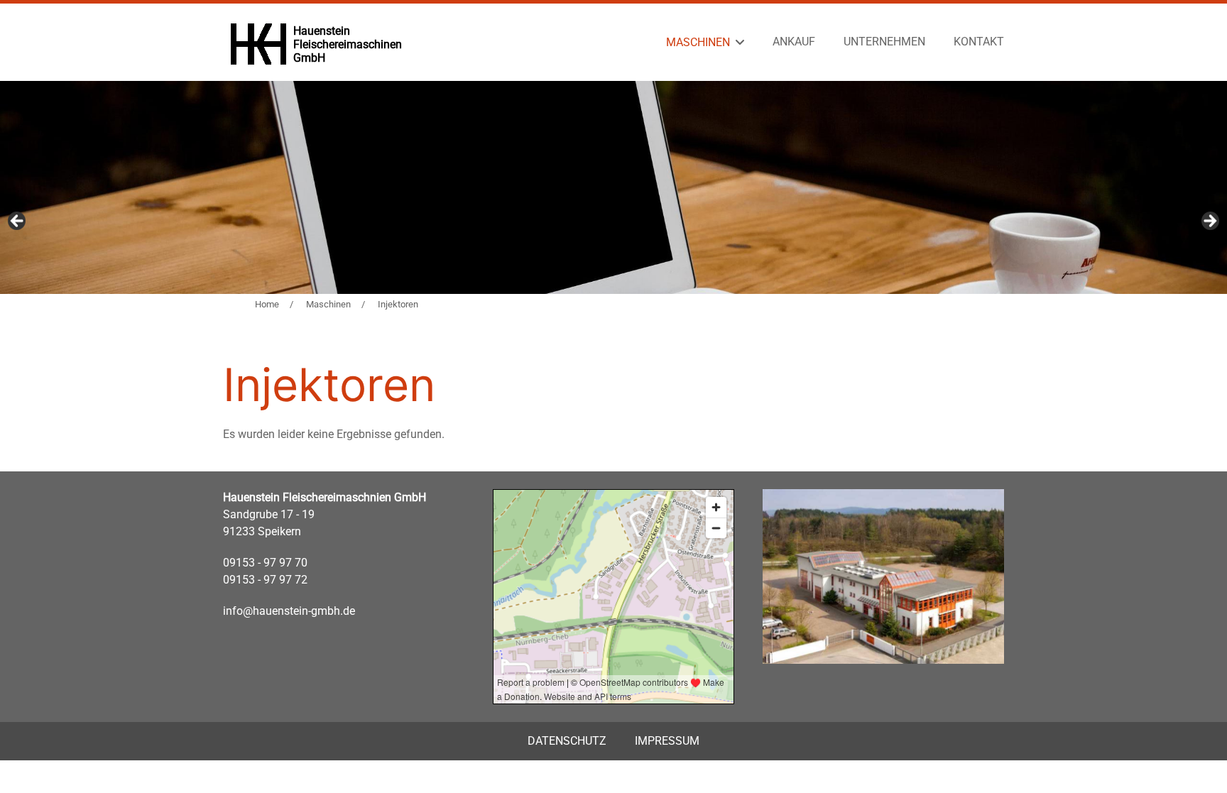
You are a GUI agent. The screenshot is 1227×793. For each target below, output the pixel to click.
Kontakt (979, 41)
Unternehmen (884, 41)
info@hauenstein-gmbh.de (289, 611)
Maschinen (698, 42)
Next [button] (1209, 221)
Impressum (667, 741)
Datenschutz (567, 741)
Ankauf (794, 41)
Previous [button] (17, 221)
